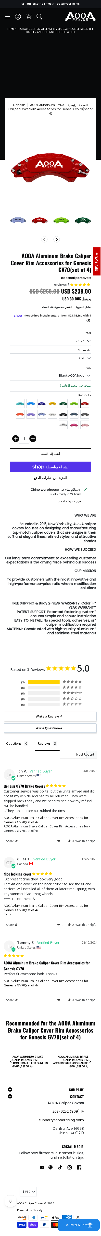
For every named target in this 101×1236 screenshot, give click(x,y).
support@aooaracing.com (61, 1120)
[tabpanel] (50, 575)
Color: (84, 395)
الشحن (68, 307)
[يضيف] (15, 438)
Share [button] (10, 841)
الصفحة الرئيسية (78, 105)
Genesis (19, 105)
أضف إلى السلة (50, 454)
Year (88, 333)
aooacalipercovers (76, 278)
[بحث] (39, 16)
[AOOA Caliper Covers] (80, 16)
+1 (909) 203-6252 (68, 1111)
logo (88, 368)
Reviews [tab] (44, 743)
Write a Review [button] (47, 716)
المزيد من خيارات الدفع (50, 478)
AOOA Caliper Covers (30, 1203)
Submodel (84, 350)
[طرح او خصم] (32, 438)
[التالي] (56, 239)
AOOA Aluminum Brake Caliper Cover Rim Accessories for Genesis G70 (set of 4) (70, 1061)
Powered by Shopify (29, 1210)
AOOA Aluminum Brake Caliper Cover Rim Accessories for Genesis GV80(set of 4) (30, 1061)
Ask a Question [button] (47, 728)
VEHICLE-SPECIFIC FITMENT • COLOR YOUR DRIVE (50, 3)
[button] (28, 16)
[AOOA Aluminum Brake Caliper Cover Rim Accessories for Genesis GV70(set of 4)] (18, 220)
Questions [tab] (14, 743)
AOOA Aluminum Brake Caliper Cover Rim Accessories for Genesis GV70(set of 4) (46, 819)
